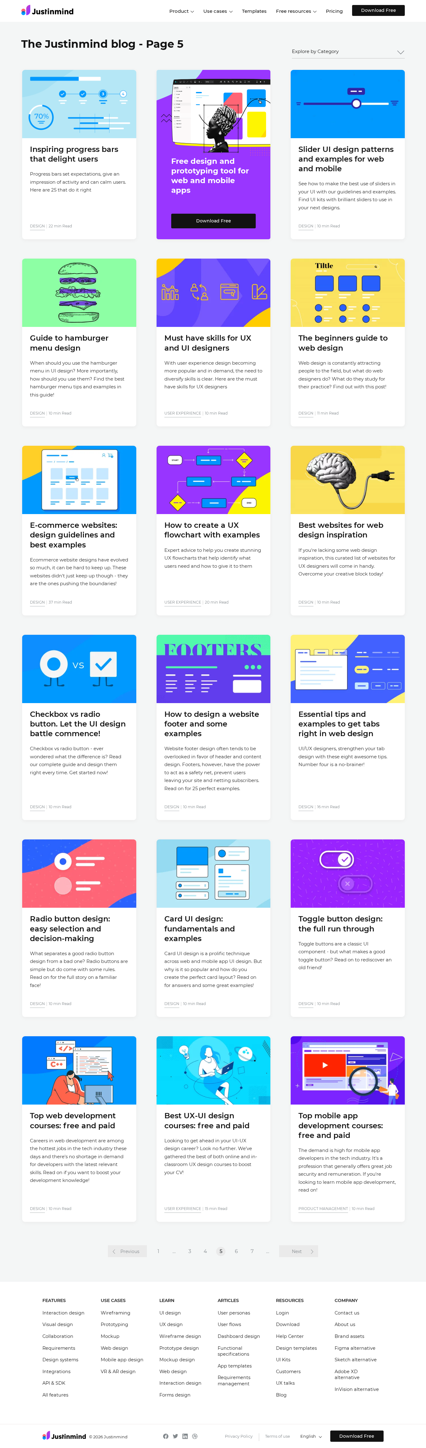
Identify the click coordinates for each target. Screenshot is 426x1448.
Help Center (290, 1336)
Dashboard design (239, 1336)
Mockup (110, 1336)
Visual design (57, 1324)
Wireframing (115, 1313)
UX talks (285, 1383)
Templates (254, 11)
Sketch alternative (356, 1360)
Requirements (58, 1348)
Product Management (323, 1208)
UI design (170, 1313)
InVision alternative (357, 1389)
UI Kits (283, 1360)
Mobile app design (122, 1360)
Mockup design (177, 1360)
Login (282, 1313)
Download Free (378, 10)
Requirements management (234, 1381)
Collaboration (57, 1336)
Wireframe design (180, 1336)
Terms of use (277, 1436)
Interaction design (63, 1313)
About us (345, 1324)
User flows (229, 1324)
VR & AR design (118, 1371)
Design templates (296, 1348)
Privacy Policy (239, 1436)
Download (288, 1324)
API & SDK (53, 1383)
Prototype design (179, 1348)
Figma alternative (355, 1348)
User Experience (182, 413)
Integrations (56, 1371)
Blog (281, 1395)
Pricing (334, 11)
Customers (288, 1371)
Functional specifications (233, 1351)
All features (55, 1395)
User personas (234, 1313)
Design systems (60, 1360)
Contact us (347, 1313)
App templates (235, 1366)
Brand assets (349, 1336)
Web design (114, 1348)
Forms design (175, 1395)
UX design (171, 1324)
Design (37, 226)
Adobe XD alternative (347, 1375)
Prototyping (114, 1324)
